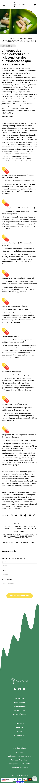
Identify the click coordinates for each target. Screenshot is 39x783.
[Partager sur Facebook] (11, 515)
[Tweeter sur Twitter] (16, 515)
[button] (30, 4)
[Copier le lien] (34, 515)
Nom (4, 562)
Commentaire (7, 579)
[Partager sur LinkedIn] (20, 515)
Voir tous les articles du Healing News (18, 543)
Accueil (5, 38)
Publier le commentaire (19, 595)
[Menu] (4, 4)
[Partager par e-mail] (30, 515)
